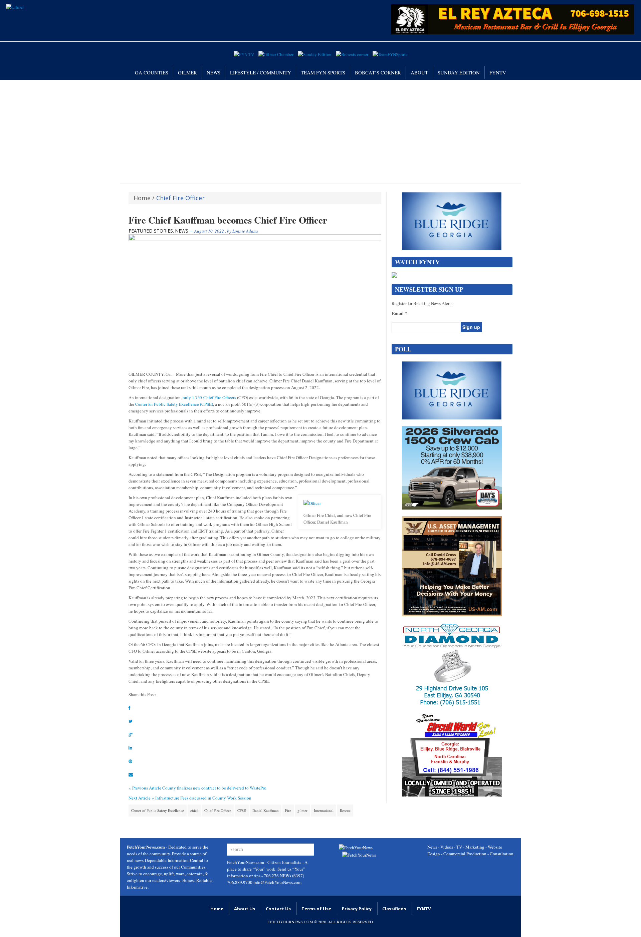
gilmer (302, 810)
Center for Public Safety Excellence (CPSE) (174, 404)
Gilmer (187, 72)
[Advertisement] (320, 130)
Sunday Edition (459, 72)
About (419, 72)
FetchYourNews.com (246, 862)
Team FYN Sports (323, 72)
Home (142, 198)
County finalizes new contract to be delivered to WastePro (214, 788)
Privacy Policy (357, 909)
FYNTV (497, 72)
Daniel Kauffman (265, 810)
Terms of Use (316, 909)
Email (399, 313)
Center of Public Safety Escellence (157, 810)
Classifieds (394, 909)
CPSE (241, 810)
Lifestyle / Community (260, 72)
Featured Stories (151, 231)
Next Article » (141, 798)
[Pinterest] (130, 761)
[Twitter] (131, 721)
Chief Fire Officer (217, 810)
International (324, 810)
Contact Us (278, 909)
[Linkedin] (130, 748)
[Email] (131, 774)
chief (194, 810)
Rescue (345, 810)
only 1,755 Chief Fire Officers (209, 397)
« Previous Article (145, 788)
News (213, 72)
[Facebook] (130, 708)
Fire (288, 810)
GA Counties (151, 72)
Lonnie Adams (245, 231)
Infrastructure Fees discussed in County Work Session (203, 798)
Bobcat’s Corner (378, 72)
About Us (244, 909)
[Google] (131, 734)
